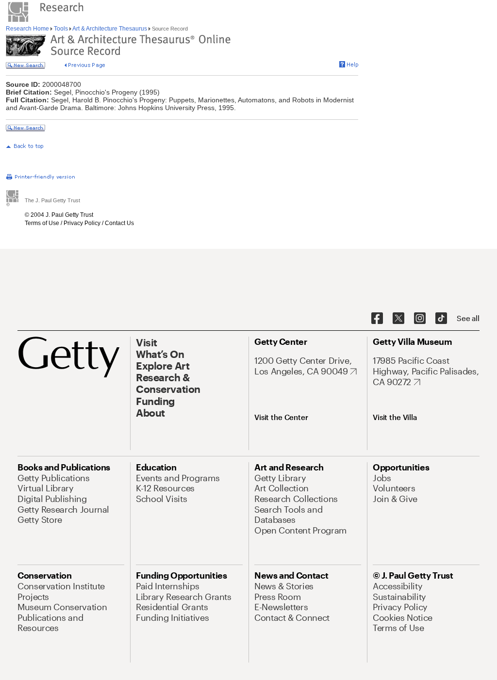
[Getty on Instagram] (420, 318)
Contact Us (119, 223)
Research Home (28, 28)
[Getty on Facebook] (377, 318)
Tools (60, 28)
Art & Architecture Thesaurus (110, 28)
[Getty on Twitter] (398, 318)
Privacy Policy (82, 223)
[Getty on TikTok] (441, 318)
